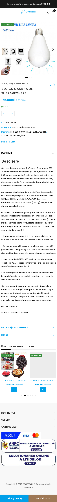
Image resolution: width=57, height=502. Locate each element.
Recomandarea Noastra (21, 83)
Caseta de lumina (50, 71)
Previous (4, 49)
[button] (22, 395)
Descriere (6, 152)
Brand (4, 335)
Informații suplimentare (15, 327)
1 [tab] (26, 77)
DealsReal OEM (8, 142)
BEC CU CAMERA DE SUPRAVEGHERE (30, 132)
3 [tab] (31, 77)
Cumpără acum (42, 498)
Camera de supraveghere (13, 135)
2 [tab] (29, 77)
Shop (11, 83)
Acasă (4, 83)
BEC (12, 132)
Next (53, 49)
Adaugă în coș (14, 498)
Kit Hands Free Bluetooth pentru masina (27, 380)
